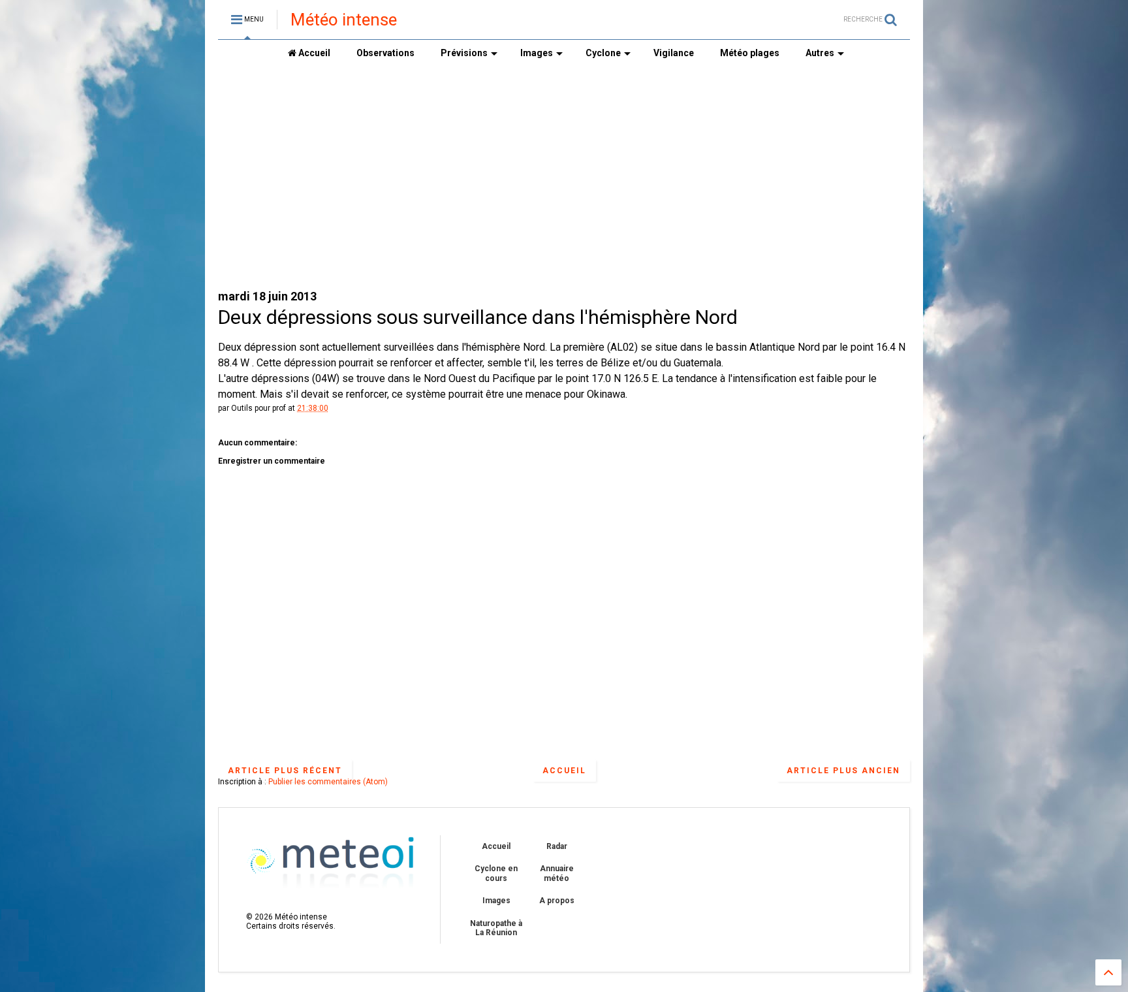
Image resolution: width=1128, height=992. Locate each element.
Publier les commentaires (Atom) (328, 781)
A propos (556, 900)
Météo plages (749, 53)
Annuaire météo (557, 873)
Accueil (313, 53)
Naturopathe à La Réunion (496, 928)
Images (536, 53)
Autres (820, 53)
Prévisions (464, 53)
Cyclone (603, 53)
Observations (385, 53)
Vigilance (673, 53)
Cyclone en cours (496, 873)
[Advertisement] (564, 177)
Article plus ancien (843, 770)
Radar (556, 846)
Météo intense (343, 19)
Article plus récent (285, 770)
